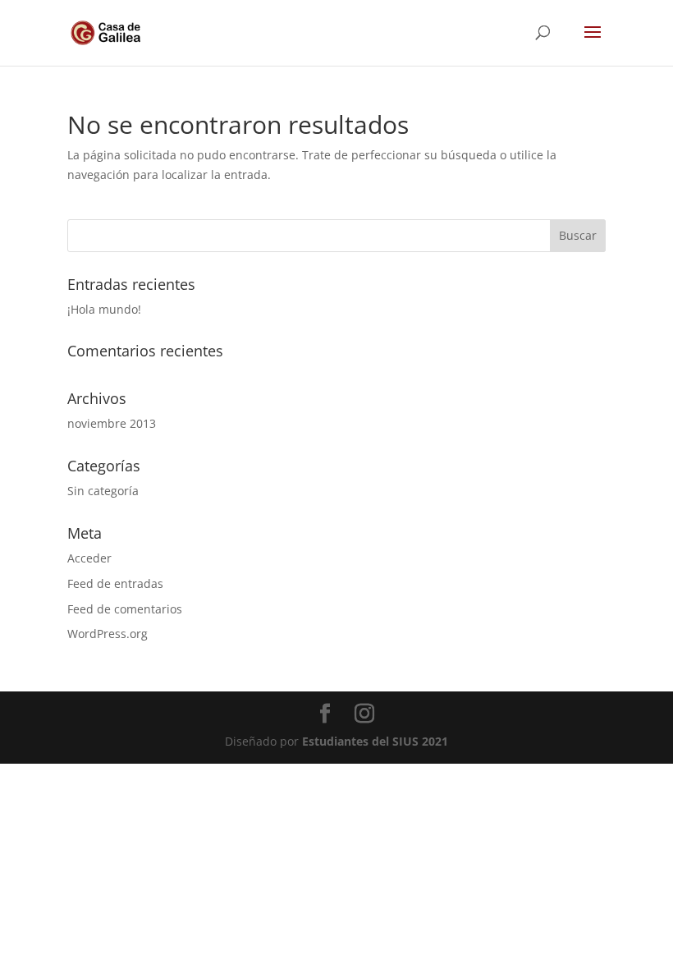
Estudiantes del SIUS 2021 (375, 741)
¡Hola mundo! (104, 309)
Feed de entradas (115, 583)
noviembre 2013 (111, 423)
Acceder (89, 558)
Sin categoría (103, 490)
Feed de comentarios (124, 609)
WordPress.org (107, 633)
